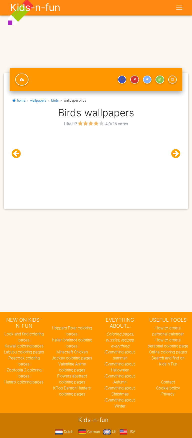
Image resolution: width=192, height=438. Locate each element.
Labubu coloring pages (24, 351)
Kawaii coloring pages (24, 345)
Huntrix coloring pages (24, 381)
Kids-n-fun (35, 7)
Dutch (68, 431)
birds (55, 100)
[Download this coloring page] (21, 80)
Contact (168, 381)
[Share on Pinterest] (134, 80)
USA (131, 431)
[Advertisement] (96, 163)
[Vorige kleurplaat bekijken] (18, 154)
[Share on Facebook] (122, 80)
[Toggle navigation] (179, 8)
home (20, 100)
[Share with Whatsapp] (160, 80)
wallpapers (38, 100)
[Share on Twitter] (147, 80)
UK (113, 431)
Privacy (168, 393)
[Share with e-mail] (172, 80)
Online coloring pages (168, 351)
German (93, 431)
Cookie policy (168, 387)
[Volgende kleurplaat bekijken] (173, 154)
